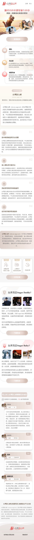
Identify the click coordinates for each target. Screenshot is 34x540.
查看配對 (17, 39)
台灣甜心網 (13, 395)
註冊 (26, 3)
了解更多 (17, 333)
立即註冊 (17, 277)
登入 (30, 3)
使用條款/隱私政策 (9, 534)
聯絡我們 (25, 534)
